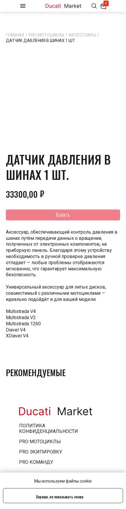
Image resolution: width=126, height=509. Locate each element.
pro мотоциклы (40, 441)
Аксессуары (82, 35)
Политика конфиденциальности (48, 428)
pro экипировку (40, 452)
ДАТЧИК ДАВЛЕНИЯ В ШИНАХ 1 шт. (41, 40)
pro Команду (36, 462)
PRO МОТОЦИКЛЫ (46, 35)
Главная (15, 35)
